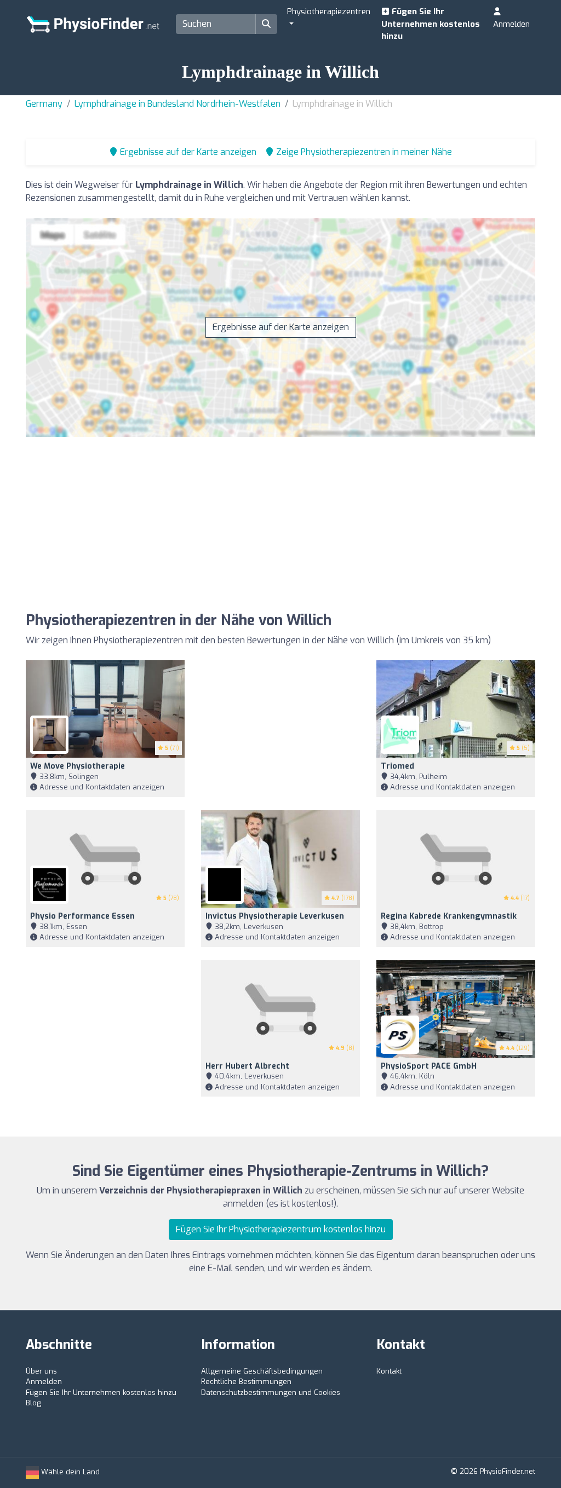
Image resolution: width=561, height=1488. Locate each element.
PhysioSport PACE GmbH (429, 1066)
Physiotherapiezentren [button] (328, 11)
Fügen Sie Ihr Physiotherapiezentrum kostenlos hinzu (281, 1229)
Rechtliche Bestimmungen (246, 1381)
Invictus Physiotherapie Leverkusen (274, 916)
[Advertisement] (412, 526)
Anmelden (511, 24)
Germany (44, 103)
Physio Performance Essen (82, 916)
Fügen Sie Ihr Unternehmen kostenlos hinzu (430, 24)
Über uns (41, 1371)
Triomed (397, 766)
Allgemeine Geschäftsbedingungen (262, 1371)
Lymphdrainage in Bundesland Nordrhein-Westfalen (177, 103)
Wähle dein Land (69, 1472)
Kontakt (389, 1371)
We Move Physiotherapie (77, 766)
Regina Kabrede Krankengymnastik (449, 916)
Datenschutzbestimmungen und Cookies (270, 1392)
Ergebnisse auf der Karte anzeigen (281, 327)
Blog (33, 1403)
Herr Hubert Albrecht (247, 1066)
